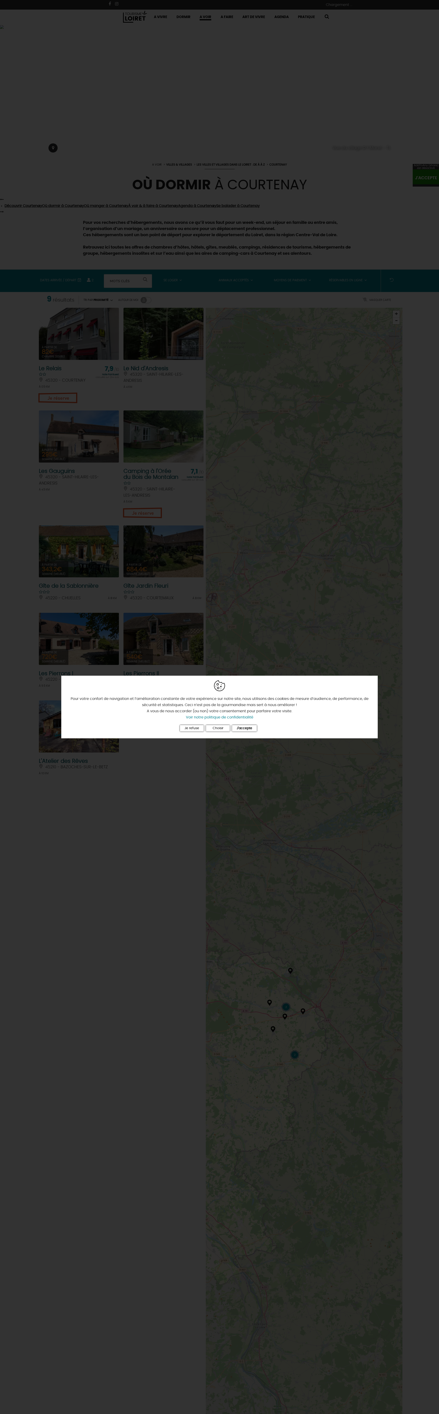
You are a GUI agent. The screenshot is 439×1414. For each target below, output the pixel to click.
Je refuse (192, 728)
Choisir (218, 728)
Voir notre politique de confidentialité (219, 717)
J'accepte (244, 728)
